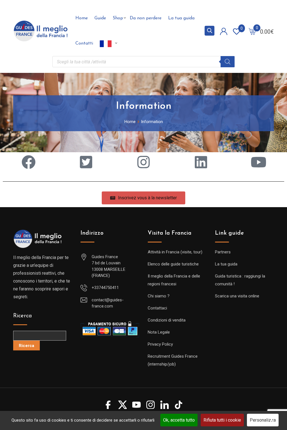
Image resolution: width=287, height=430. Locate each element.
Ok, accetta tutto (179, 420)
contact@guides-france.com (108, 303)
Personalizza (263, 420)
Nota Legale (159, 332)
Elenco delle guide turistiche (173, 264)
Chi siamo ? (159, 296)
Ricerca (22, 316)
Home (81, 18)
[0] (252, 31)
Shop (118, 18)
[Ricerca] (228, 61)
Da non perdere (145, 18)
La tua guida (181, 18)
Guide (100, 18)
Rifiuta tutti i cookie (222, 420)
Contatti (84, 43)
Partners (223, 252)
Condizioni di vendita (167, 320)
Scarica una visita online (237, 296)
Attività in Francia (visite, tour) (175, 252)
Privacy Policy (160, 344)
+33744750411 (105, 287)
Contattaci (157, 308)
